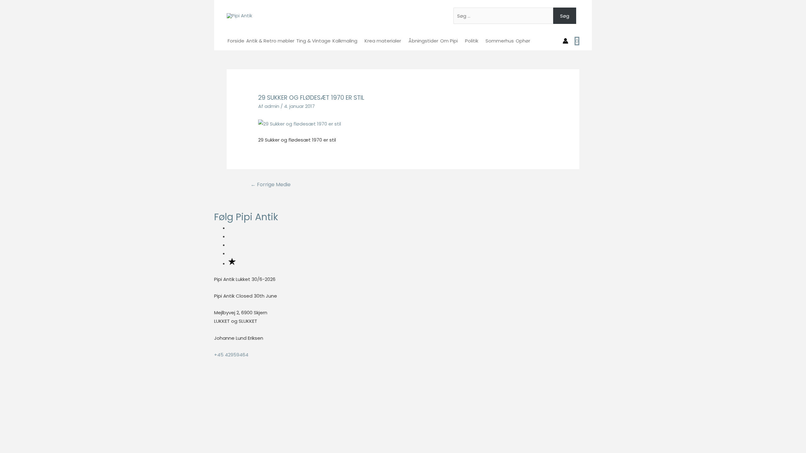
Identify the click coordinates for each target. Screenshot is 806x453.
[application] (360, 40)
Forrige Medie (271, 184)
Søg (564, 16)
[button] (2, 380)
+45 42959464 (231, 354)
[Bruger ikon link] (565, 41)
